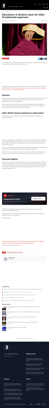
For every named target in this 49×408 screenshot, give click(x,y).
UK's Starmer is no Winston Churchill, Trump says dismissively (18, 292)
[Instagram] (36, 404)
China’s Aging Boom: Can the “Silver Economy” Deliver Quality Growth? (20, 294)
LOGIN (39, 4)
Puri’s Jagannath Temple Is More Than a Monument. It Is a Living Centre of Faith (35, 373)
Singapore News (31, 354)
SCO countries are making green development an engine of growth (19, 300)
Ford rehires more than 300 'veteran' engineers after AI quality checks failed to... (12, 399)
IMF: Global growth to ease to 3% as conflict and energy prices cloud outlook (13, 390)
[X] (33, 404)
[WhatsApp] (41, 404)
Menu (44, 7)
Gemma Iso (5, 20)
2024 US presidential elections (14, 252)
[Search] (47, 4)
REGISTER (43, 4)
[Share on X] (41, 59)
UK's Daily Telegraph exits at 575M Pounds (13, 297)
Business (6, 379)
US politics (8, 12)
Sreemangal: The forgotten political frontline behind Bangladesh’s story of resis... (34, 360)
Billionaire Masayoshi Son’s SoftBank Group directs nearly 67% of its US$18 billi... (12, 385)
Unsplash (17, 245)
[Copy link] (46, 59)
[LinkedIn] (39, 404)
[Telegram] (44, 404)
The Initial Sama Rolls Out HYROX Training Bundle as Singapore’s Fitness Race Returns (22, 289)
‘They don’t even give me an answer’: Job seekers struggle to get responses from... (35, 384)
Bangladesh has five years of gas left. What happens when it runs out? (34, 364)
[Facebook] (31, 404)
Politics (28, 379)
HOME (35, 4)
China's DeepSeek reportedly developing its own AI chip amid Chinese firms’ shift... (13, 394)
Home (3, 12)
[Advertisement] (24, 75)
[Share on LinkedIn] (44, 59)
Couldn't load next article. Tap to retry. (24, 338)
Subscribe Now (37, 198)
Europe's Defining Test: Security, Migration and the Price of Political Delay (35, 369)
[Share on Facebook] (39, 59)
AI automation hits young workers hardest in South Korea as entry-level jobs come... (35, 389)
